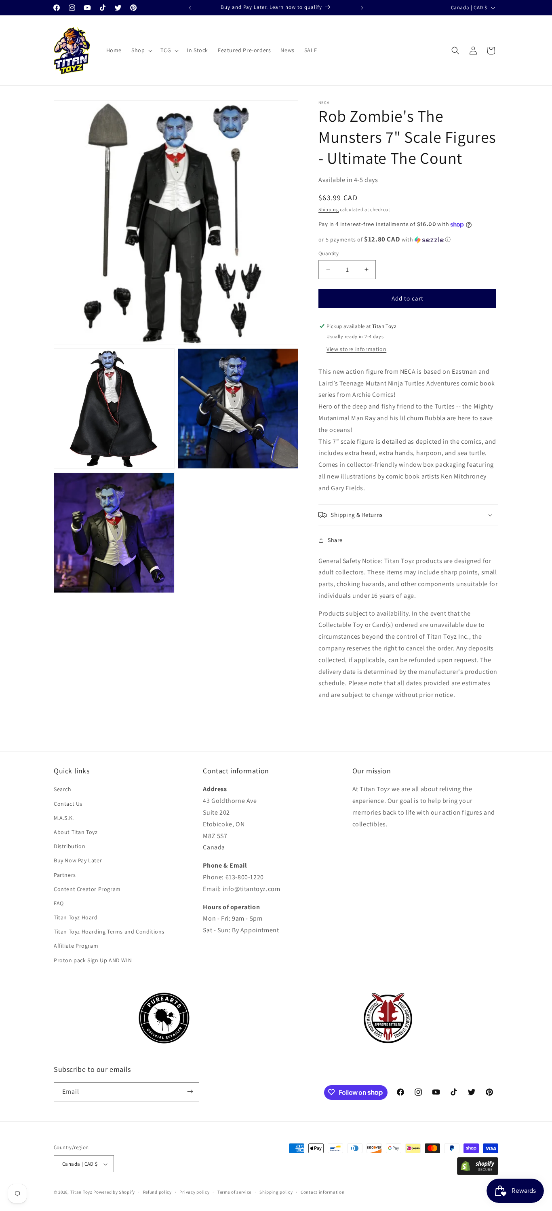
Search (63, 789)
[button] (141, 50)
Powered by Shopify (114, 1192)
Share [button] (335, 540)
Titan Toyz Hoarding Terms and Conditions (109, 931)
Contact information (322, 1192)
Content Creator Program (87, 889)
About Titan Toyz (76, 832)
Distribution (69, 846)
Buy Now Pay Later (78, 860)
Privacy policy (194, 1192)
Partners (65, 875)
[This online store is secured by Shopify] (477, 1173)
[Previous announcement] (190, 7)
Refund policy (157, 1192)
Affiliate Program (76, 946)
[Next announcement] (362, 7)
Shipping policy (276, 1192)
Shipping (328, 209)
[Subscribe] (190, 1091)
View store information (356, 349)
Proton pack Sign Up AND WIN (93, 960)
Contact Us (68, 803)
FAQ (59, 903)
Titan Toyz (81, 1192)
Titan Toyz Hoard (76, 917)
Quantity (328, 253)
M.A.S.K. (64, 817)
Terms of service (234, 1192)
